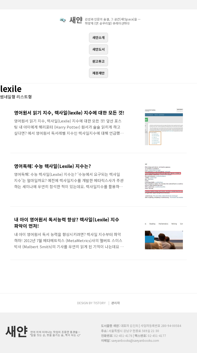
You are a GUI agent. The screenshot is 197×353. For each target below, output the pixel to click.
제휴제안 (98, 73)
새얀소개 (98, 37)
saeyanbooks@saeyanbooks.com (135, 340)
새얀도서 (98, 49)
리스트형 (24, 97)
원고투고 (98, 61)
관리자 (115, 303)
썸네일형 (7, 97)
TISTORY (99, 303)
